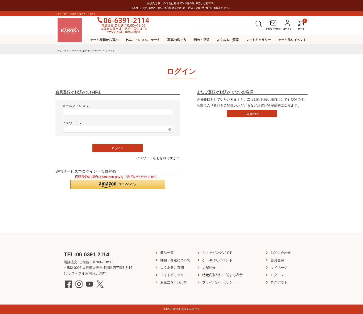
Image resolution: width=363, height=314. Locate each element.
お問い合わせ (281, 252)
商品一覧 (167, 252)
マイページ (279, 267)
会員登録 (277, 260)
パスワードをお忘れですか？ (158, 158)
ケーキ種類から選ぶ (104, 39)
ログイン (277, 275)
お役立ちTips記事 (173, 282)
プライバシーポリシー (219, 282)
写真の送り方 (176, 39)
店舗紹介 (209, 267)
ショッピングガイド (217, 252)
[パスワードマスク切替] (170, 129)
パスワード (72, 123)
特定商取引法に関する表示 (222, 275)
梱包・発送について (175, 260)
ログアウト (279, 282)
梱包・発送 (201, 39)
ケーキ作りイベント (292, 39)
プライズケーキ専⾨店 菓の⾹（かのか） (80, 50)
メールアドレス (76, 106)
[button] (117, 184)
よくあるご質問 (228, 39)
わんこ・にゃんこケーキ (143, 39)
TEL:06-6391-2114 (86, 254)
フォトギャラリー (258, 39)
